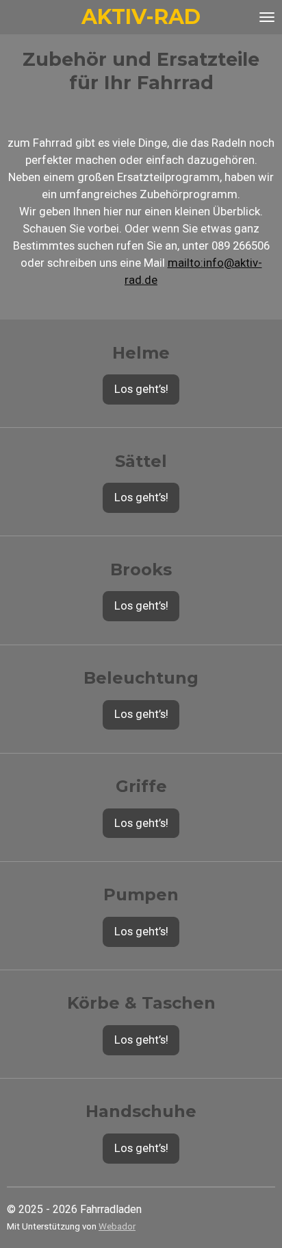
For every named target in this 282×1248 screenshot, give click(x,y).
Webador (117, 1226)
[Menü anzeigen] (267, 17)
